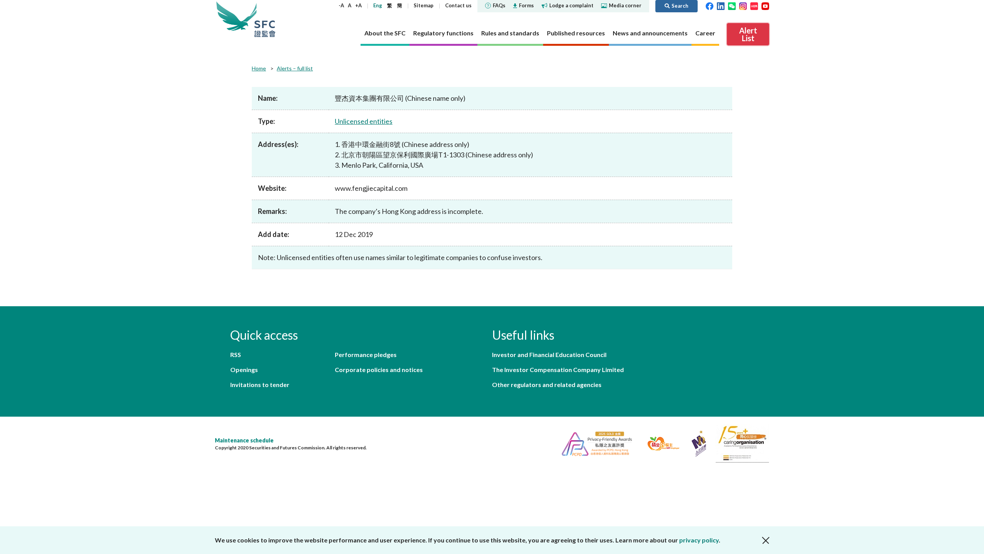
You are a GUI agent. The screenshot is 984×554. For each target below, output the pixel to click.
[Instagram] (743, 5)
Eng (377, 5)
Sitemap (424, 5)
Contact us (458, 5)
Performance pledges (366, 354)
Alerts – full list (295, 68)
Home (259, 68)
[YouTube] (765, 5)
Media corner (625, 5)
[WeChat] (732, 5)
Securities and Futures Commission (265, 19)
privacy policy (699, 540)
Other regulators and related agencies (547, 384)
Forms (526, 5)
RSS (235, 354)
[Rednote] (754, 5)
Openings (244, 369)
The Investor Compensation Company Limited (558, 369)
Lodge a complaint (571, 5)
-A (341, 5)
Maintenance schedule (244, 440)
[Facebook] (709, 5)
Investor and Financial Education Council (549, 354)
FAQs (499, 5)
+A (358, 5)
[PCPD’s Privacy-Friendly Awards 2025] (594, 442)
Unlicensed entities (363, 121)
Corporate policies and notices (379, 369)
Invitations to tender (259, 384)
